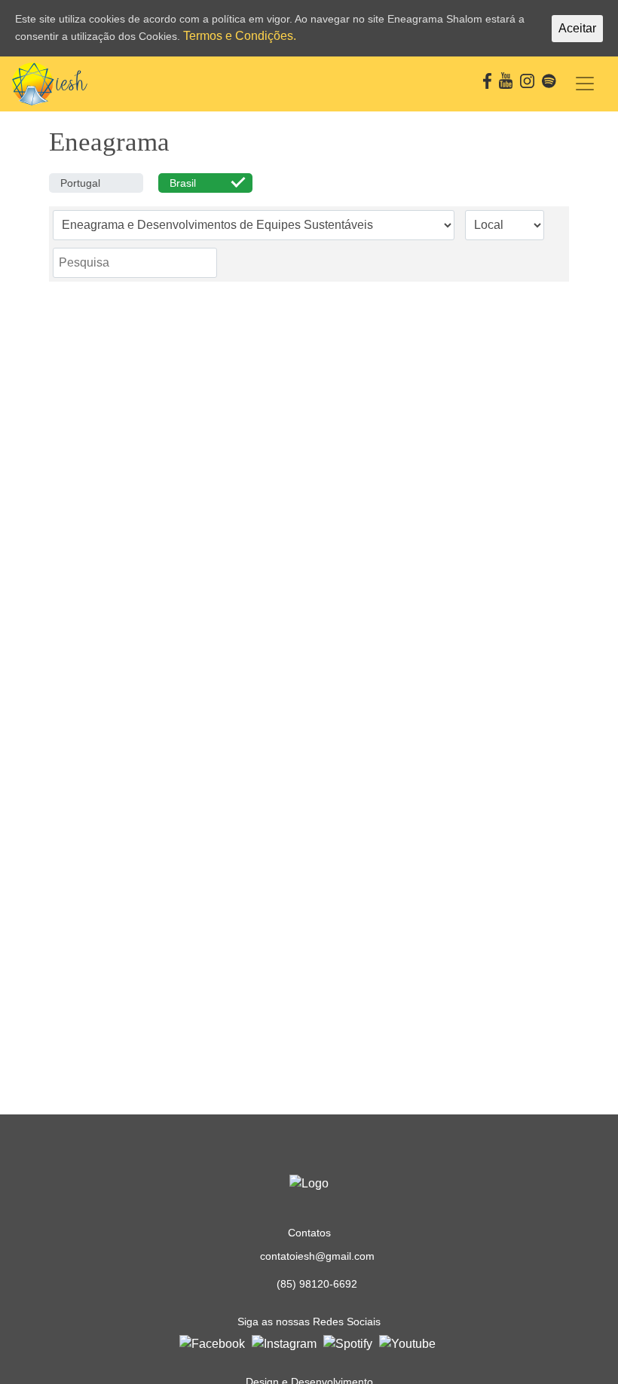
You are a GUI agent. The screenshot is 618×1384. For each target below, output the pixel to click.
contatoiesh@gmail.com (317, 1256)
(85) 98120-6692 (317, 1284)
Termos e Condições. (239, 35)
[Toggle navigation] (585, 84)
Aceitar (577, 28)
